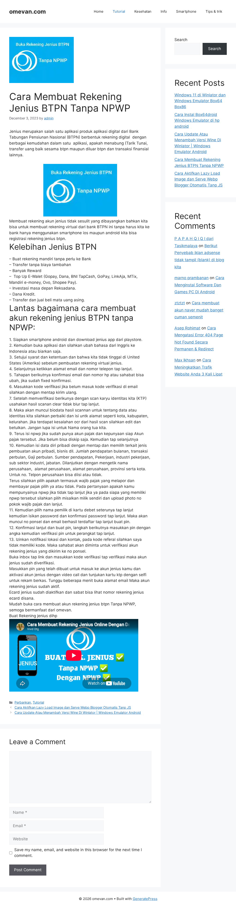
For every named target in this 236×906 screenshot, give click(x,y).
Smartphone (186, 11)
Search (180, 39)
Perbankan (23, 702)
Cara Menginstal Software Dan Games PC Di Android (199, 284)
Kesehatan (142, 11)
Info (164, 11)
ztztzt (179, 303)
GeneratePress (145, 899)
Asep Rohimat (187, 328)
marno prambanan (191, 277)
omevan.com (27, 11)
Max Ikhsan (184, 360)
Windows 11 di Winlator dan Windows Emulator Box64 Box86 (200, 101)
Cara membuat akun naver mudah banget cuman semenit (198, 310)
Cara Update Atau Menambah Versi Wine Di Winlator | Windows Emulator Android (78, 712)
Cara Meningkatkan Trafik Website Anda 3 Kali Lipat (198, 367)
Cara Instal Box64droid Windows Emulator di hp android (196, 120)
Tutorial (119, 11)
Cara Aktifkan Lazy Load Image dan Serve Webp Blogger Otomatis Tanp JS (73, 707)
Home (98, 11)
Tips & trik (214, 11)
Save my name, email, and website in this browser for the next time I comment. (78, 852)
